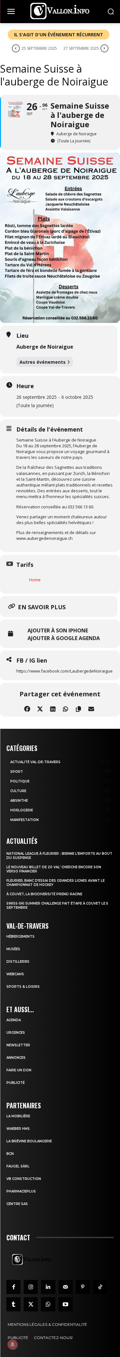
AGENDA (13, 1020)
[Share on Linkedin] (53, 707)
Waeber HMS (18, 1129)
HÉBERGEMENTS (20, 936)
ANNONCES (16, 1058)
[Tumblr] (13, 1304)
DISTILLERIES (17, 962)
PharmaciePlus (21, 1191)
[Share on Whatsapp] (65, 707)
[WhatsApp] (48, 1304)
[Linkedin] (48, 1287)
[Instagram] (31, 1287)
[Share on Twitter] (40, 707)
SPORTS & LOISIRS (23, 987)
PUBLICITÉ (15, 1083)
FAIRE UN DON (18, 1070)
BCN (10, 1154)
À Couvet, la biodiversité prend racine (44, 894)
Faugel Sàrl (17, 1166)
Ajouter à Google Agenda (64, 638)
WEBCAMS (15, 974)
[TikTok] (100, 1287)
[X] (31, 1304)
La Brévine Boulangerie (29, 1141)
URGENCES (15, 1033)
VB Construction (23, 1179)
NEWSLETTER (18, 1045)
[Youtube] (66, 1304)
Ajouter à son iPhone (58, 630)
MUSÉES (13, 949)
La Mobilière (18, 1116)
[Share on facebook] (27, 707)
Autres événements (43, 362)
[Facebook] (13, 1287)
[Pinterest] (83, 1287)
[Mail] (66, 1287)
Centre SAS (17, 1204)
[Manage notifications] (12, 1344)
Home (35, 580)
